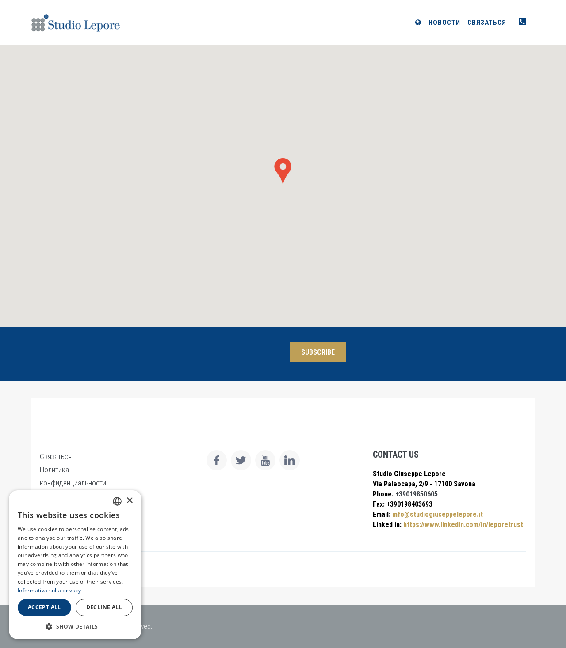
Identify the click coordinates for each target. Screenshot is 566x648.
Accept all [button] (44, 607)
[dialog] (75, 564)
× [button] (129, 500)
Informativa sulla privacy (49, 590)
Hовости (444, 23)
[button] (75, 626)
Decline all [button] (104, 607)
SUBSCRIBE (318, 352)
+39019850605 (416, 494)
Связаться (486, 23)
